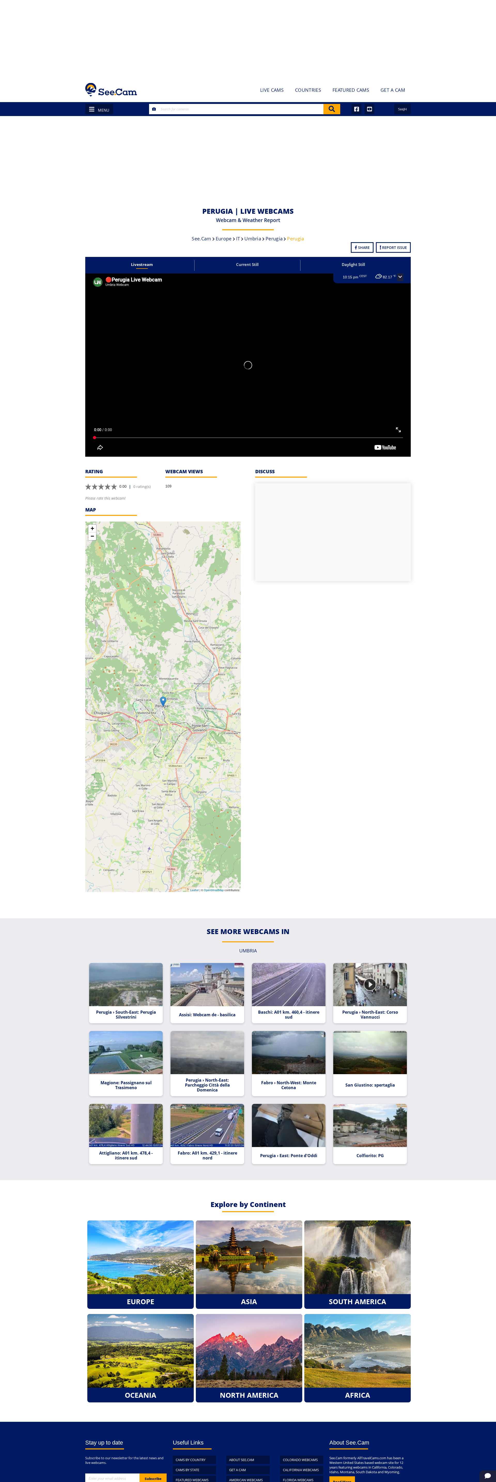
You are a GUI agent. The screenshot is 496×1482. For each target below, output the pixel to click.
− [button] (92, 536)
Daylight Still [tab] (353, 264)
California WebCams (301, 1470)
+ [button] (92, 528)
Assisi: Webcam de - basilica (207, 1014)
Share (363, 247)
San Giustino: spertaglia (370, 1085)
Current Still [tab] (247, 264)
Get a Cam (237, 1470)
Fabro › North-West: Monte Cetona (288, 1085)
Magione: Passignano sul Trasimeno (126, 1085)
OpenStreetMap (214, 890)
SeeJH (402, 109)
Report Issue (394, 247)
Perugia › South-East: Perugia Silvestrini (126, 1015)
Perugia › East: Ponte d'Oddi (288, 1155)
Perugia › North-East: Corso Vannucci (370, 1015)
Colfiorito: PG (370, 1155)
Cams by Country (190, 1459)
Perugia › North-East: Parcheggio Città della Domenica (207, 1085)
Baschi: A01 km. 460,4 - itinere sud (288, 1015)
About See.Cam (241, 1459)
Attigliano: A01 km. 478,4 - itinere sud (126, 1155)
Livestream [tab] (142, 264)
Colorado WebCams (300, 1459)
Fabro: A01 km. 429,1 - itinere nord (207, 1155)
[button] (400, 277)
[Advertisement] (248, 39)
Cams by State (187, 1470)
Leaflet (194, 890)
